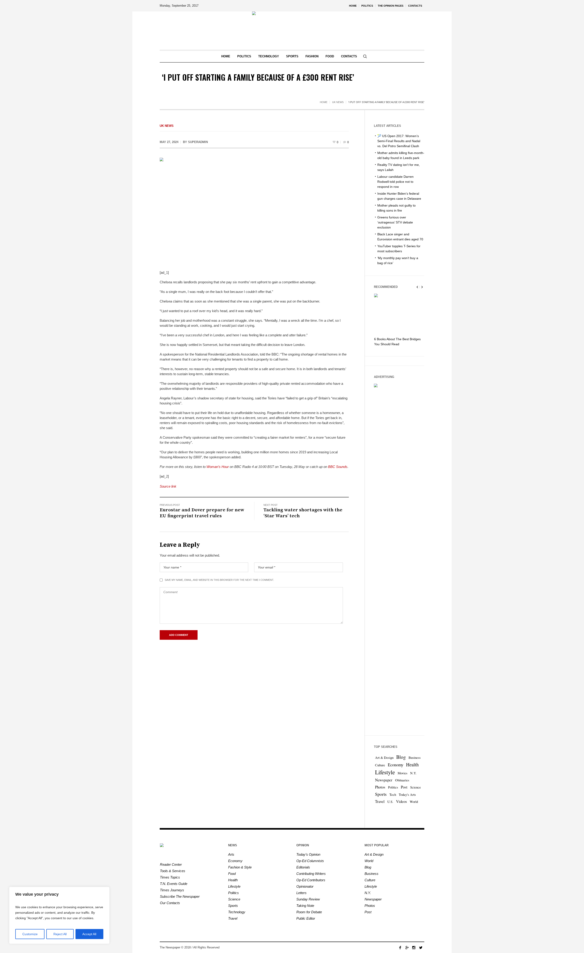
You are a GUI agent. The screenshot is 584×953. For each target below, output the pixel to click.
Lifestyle (385, 772)
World (414, 801)
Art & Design (384, 757)
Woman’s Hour (217, 467)
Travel (380, 801)
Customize (30, 934)
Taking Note (305, 906)
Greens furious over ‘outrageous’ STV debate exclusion (395, 222)
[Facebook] (400, 947)
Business (415, 757)
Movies (402, 773)
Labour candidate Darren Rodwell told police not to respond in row (395, 181)
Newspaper (383, 780)
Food (232, 874)
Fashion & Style (240, 867)
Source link (168, 486)
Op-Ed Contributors (310, 880)
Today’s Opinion (308, 854)
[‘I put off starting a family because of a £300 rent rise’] (254, 210)
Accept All (89, 934)
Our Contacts (170, 903)
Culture (380, 765)
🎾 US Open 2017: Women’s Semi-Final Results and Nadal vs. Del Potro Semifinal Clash (398, 141)
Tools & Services (172, 871)
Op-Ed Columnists (310, 861)
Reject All (60, 934)
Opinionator (304, 886)
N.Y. (413, 773)
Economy (395, 764)
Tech (392, 794)
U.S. (390, 801)
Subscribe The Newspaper (180, 896)
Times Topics (170, 877)
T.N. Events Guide (173, 884)
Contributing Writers (311, 874)
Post (404, 787)
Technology (236, 912)
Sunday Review (308, 899)
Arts (231, 854)
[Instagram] (414, 947)
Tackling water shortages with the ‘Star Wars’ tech (302, 513)
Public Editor (305, 918)
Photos (380, 787)
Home (323, 102)
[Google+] (407, 947)
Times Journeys (172, 890)
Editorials (303, 867)
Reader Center (171, 864)
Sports (381, 794)
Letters (301, 893)
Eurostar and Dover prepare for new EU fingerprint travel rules (202, 513)
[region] (59, 915)
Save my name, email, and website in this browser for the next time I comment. (219, 580)
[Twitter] (420, 947)
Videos (401, 801)
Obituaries (402, 780)
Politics (393, 787)
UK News (338, 102)
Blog (401, 757)
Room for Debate (309, 912)
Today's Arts (407, 794)
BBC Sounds (337, 467)
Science (415, 787)
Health (412, 764)
